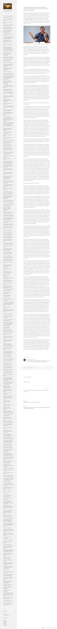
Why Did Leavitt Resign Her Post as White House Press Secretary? (8, 28)
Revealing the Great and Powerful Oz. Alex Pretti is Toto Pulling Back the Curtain (8, 534)
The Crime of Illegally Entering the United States (8, 156)
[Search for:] (8, 609)
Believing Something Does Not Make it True (7, 104)
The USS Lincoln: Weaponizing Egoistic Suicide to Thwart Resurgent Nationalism (7, 31)
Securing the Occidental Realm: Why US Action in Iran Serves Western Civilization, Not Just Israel (8, 330)
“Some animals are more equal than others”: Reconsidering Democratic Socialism (8, 96)
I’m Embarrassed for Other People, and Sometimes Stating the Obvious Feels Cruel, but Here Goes (8, 37)
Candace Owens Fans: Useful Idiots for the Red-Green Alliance (8, 25)
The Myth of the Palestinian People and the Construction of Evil (8, 213)
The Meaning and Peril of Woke (7, 315)
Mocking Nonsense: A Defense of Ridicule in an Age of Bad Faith (8, 447)
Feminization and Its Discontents (7, 313)
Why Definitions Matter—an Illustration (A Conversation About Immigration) (8, 431)
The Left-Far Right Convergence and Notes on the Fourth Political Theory (7, 227)
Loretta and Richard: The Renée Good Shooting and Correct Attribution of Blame (7, 582)
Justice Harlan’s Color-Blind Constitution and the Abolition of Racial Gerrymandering (7, 272)
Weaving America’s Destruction (7, 51)
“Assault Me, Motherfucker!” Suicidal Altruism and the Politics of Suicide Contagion (8, 530)
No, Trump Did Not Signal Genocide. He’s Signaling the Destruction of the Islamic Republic (8, 344)
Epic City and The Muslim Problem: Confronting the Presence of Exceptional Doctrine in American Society (8, 397)
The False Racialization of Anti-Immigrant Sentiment (7, 132)
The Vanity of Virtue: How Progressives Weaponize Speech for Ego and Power (8, 465)
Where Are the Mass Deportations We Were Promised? (8, 604)
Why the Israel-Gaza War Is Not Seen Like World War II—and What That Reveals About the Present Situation (8, 594)
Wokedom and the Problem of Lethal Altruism (7, 588)
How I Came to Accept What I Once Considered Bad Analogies (7, 367)
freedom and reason (7, 10)
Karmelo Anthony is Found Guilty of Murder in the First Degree (8, 205)
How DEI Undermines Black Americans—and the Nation (7, 355)
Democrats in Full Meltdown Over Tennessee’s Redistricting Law (8, 281)
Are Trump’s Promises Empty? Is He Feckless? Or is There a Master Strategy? (8, 488)
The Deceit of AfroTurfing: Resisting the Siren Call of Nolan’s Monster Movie (8, 107)
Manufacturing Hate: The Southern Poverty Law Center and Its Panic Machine (8, 310)
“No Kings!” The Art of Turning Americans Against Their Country (7, 364)
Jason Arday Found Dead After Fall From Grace (8, 34)
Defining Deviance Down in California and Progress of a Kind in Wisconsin (8, 418)
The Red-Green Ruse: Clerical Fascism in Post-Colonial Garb (7, 445)
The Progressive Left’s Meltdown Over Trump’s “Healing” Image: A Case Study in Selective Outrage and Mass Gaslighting (8, 324)
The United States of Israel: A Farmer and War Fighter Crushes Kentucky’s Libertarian (7, 249)
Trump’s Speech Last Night (7, 116)
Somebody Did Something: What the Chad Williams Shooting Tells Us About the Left (8, 65)
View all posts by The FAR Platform (41, 361)
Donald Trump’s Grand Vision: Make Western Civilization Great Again (8, 360)
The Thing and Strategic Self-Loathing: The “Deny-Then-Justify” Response (8, 337)
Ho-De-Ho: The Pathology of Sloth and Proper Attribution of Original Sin (8, 93)
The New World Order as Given (7, 600)
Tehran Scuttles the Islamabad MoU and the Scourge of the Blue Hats (8, 169)
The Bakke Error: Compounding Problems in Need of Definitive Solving (7, 173)
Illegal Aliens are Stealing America (8, 517)
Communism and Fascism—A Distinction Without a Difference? (8, 515)
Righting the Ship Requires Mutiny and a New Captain (8, 278)
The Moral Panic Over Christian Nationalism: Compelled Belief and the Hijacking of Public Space (8, 352)
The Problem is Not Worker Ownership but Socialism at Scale (8, 145)
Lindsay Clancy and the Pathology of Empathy (8, 20)
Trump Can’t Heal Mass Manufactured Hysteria (6, 327)
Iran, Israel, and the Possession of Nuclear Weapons (8, 222)
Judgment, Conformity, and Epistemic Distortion (7, 296)
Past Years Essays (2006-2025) (7, 17)
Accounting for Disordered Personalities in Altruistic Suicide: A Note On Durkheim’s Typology (8, 454)
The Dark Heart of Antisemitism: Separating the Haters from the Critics (7, 240)
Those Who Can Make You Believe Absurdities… (8, 375)
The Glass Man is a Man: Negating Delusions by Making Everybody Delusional (8, 458)
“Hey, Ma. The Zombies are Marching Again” (7, 591)
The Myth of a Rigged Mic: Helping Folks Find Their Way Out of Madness (8, 113)
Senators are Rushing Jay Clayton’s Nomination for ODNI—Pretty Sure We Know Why (8, 182)
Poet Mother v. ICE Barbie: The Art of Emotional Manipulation (8, 585)
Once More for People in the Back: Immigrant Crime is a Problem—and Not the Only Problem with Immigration (8, 119)
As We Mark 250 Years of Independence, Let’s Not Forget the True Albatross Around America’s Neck (8, 149)
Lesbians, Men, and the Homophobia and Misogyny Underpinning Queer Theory (7, 386)
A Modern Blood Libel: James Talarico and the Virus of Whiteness (8, 421)
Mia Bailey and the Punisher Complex (7, 159)
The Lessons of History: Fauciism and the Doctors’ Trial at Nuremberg (8, 74)
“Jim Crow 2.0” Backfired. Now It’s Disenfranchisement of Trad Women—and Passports (8, 484)
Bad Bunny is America (6, 493)
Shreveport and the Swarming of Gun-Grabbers (7, 317)
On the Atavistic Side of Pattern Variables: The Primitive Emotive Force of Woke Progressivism (7, 520)
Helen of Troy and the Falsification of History (8, 246)
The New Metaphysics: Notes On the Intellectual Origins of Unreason (8, 224)
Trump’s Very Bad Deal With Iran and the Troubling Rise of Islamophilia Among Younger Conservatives (7, 178)
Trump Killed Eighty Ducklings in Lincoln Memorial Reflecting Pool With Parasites (8, 166)
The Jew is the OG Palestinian (7, 71)
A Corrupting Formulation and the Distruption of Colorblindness (8, 237)
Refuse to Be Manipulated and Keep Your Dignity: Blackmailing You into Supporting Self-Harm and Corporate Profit (8, 78)
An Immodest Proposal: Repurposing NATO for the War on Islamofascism (8, 100)
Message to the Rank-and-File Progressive (7, 542)
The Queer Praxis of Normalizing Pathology (7, 189)
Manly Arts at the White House (7, 230)
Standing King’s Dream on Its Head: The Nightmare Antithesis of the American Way (8, 563)
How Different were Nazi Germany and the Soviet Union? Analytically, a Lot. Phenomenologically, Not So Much (8, 304)
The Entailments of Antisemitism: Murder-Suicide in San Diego (7, 253)
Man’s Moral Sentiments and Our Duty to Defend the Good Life (8, 234)
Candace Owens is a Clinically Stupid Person (7, 138)
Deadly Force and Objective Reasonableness (7, 538)
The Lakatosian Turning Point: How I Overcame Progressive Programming (8, 450)
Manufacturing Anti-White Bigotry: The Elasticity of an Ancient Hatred (8, 58)
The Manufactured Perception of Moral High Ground (7, 598)
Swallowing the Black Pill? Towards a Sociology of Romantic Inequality (8, 215)
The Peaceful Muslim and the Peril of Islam (8, 23)
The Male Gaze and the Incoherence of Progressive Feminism (7, 401)
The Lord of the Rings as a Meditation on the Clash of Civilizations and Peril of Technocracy (7, 209)
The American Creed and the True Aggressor (8, 135)
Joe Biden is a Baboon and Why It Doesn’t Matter (8, 499)
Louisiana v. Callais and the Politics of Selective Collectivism (8, 290)
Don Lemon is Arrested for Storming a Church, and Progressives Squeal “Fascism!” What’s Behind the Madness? (8, 525)
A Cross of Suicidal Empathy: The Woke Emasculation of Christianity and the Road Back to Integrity (8, 441)
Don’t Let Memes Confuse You (7, 191)
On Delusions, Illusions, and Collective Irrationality (7, 558)
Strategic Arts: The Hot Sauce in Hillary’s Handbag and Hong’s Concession (7, 41)
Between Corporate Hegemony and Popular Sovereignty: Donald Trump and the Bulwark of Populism (8, 550)
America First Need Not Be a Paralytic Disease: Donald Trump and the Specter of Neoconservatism (7, 82)
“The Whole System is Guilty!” (7, 544)
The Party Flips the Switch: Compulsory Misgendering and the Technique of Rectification (8, 435)
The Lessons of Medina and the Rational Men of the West (7, 60)
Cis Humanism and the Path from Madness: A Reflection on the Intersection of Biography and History (8, 512)
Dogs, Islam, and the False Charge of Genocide (8, 470)
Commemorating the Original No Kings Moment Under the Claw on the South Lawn (8, 185)
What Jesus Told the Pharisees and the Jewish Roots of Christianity (8, 193)
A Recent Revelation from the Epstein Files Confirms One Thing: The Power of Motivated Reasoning (8, 412)
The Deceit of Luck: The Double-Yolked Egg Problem (8, 415)
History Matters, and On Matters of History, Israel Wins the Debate (8, 244)
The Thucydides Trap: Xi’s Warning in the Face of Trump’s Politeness (8, 260)
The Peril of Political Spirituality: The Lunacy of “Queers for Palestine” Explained (8, 86)
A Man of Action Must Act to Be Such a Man (7, 560)
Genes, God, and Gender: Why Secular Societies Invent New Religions (7, 348)
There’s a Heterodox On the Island (8, 62)
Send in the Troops (6, 570)
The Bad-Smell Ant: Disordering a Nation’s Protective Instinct (8, 372)
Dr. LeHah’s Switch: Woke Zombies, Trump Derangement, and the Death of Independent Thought (8, 479)
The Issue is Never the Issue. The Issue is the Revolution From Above (8, 476)
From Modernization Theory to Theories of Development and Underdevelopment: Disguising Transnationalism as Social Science (8, 48)
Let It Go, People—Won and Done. (8, 140)
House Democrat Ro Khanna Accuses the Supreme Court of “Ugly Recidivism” (7, 266)
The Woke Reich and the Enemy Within (7, 334)
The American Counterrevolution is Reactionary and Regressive (8, 110)
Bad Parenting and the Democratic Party (8, 263)
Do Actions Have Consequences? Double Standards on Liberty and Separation (8, 578)
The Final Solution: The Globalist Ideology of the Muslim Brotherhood (7, 69)
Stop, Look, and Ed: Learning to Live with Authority (8, 572)
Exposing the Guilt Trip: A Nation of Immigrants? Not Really (8, 142)
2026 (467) (4, 621)
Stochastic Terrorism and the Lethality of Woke (7, 293)
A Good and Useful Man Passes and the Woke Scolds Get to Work (8, 575)
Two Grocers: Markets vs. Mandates (6, 307)
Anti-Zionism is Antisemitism (7, 232)
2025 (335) (5, 622)
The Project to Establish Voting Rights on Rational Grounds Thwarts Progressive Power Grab (8, 287)
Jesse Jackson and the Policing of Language (8, 473)
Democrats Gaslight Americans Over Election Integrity (7, 496)
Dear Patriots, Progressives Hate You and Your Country (7, 405)
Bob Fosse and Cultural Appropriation (6, 275)
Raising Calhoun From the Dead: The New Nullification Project (7, 90)
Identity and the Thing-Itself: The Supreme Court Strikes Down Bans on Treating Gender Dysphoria (8, 162)
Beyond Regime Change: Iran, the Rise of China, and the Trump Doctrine (8, 341)
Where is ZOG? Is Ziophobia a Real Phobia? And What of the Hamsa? (8, 201)
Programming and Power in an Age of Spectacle (8, 300)
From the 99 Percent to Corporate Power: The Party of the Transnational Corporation (8, 461)
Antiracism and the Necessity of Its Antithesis (8, 284)
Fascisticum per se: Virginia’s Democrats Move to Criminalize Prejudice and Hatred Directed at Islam (8, 507)
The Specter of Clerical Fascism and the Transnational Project (8, 320)
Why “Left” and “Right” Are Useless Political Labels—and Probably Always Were (8, 547)
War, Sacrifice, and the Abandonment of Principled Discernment (7, 408)
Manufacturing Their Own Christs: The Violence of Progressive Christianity (8, 554)
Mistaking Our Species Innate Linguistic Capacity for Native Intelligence (7, 129)
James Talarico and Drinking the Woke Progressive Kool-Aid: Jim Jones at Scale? (7, 424)
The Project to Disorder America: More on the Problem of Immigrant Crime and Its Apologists (8, 218)
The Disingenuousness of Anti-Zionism (7, 269)
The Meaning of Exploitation (7, 481)
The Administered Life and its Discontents (7, 394)
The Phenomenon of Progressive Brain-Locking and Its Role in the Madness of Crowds (7, 567)
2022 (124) (4, 625)
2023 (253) (4, 624)
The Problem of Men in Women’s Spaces (8, 428)
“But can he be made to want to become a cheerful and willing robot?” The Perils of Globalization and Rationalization (8, 379)
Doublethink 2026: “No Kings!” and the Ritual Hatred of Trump (8, 370)
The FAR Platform (31, 367)
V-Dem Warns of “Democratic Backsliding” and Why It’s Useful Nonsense (7, 390)
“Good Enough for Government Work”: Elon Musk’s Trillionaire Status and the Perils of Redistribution (7, 197)
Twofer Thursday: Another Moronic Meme (8, 45)
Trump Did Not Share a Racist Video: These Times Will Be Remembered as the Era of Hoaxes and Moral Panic (8, 502)
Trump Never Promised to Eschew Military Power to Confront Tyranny (8, 438)
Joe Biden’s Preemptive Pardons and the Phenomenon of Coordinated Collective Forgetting (8, 383)
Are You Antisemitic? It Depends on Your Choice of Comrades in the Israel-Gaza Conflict (8, 153)
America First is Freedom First (7, 357)
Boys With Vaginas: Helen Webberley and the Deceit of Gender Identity (7, 54)
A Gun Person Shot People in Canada (7, 491)
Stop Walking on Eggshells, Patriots (8, 468)
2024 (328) (4, 623)
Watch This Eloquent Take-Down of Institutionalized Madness (8, 257)
